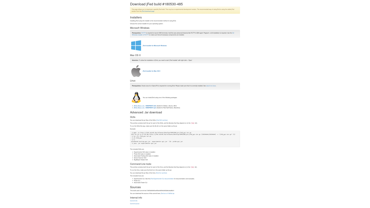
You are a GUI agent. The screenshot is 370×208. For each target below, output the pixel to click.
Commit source (134, 204)
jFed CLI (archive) (161, 173)
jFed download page (148, 11)
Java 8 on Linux (211, 86)
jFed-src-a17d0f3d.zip (167, 193)
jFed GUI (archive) (162, 120)
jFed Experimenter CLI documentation (162, 179)
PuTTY (144, 33)
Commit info (133, 201)
